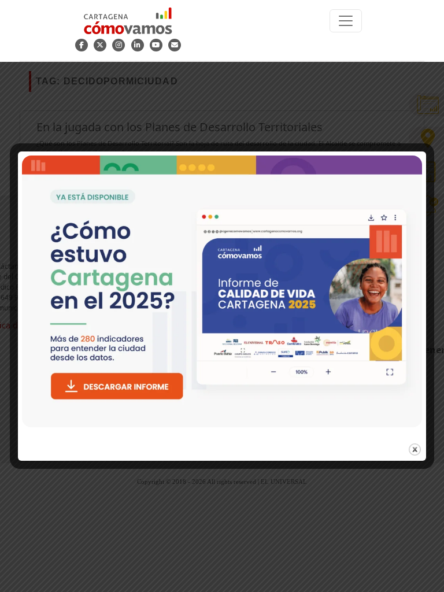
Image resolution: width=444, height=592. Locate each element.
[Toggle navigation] (346, 20)
